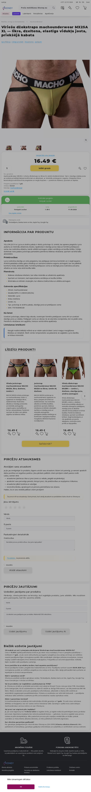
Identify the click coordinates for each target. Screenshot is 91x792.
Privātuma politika (53, 767)
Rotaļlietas (38, 13)
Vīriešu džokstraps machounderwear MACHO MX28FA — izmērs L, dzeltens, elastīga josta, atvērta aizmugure (73, 388)
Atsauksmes (29, 42)
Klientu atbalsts (7, 767)
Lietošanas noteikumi (54, 770)
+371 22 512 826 (67, 2)
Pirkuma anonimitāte (31, 767)
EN (83, 2)
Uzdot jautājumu (18, 631)
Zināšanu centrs (74, 767)
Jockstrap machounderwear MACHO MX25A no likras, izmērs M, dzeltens (45, 387)
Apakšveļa (49, 13)
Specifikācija (6, 42)
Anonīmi (9, 565)
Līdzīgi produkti (17, 42)
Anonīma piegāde (8, 770)
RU (80, 2)
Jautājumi (38, 42)
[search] (53, 8)
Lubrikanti (27, 13)
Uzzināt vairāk (9, 191)
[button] (85, 396)
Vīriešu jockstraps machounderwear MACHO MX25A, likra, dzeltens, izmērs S (17, 387)
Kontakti (72, 770)
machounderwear (36, 22)
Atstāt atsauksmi (18, 570)
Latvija (3, 2)
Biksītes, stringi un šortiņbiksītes (13, 22)
